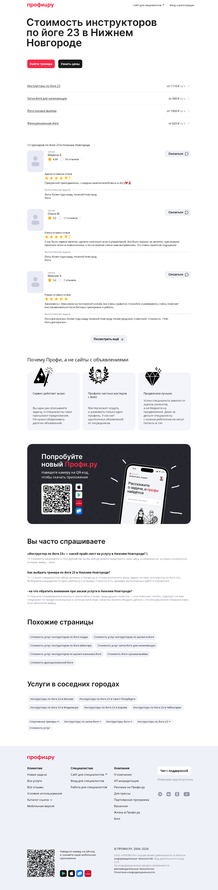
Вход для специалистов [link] (87, 781)
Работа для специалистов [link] (89, 787)
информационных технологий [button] (133, 858)
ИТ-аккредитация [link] (126, 781)
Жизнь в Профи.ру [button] (127, 812)
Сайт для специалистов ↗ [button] (89, 774)
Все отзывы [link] (35, 787)
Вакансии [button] (121, 806)
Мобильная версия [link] (40, 806)
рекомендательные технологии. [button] (134, 868)
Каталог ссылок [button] (38, 800)
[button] (178, 153)
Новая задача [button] (37, 774)
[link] (41, 64)
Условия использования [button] (44, 793)
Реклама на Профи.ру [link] (129, 787)
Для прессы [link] (122, 793)
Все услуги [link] (34, 781)
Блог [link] (117, 819)
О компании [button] (123, 774)
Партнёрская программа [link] (131, 800)
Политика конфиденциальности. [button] (134, 872)
